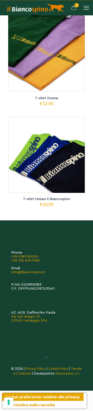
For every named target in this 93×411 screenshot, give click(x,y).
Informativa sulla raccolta (30, 404)
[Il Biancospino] (35, 7)
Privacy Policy (36, 369)
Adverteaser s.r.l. (67, 373)
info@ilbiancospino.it (28, 272)
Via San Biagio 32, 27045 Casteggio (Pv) (29, 318)
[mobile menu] (86, 7)
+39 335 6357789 (25, 260)
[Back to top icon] (46, 357)
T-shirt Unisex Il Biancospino (46, 199)
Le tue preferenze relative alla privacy (43, 396)
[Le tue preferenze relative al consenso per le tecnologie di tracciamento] (8, 402)
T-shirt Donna (46, 98)
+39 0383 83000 (24, 256)
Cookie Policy (58, 369)
